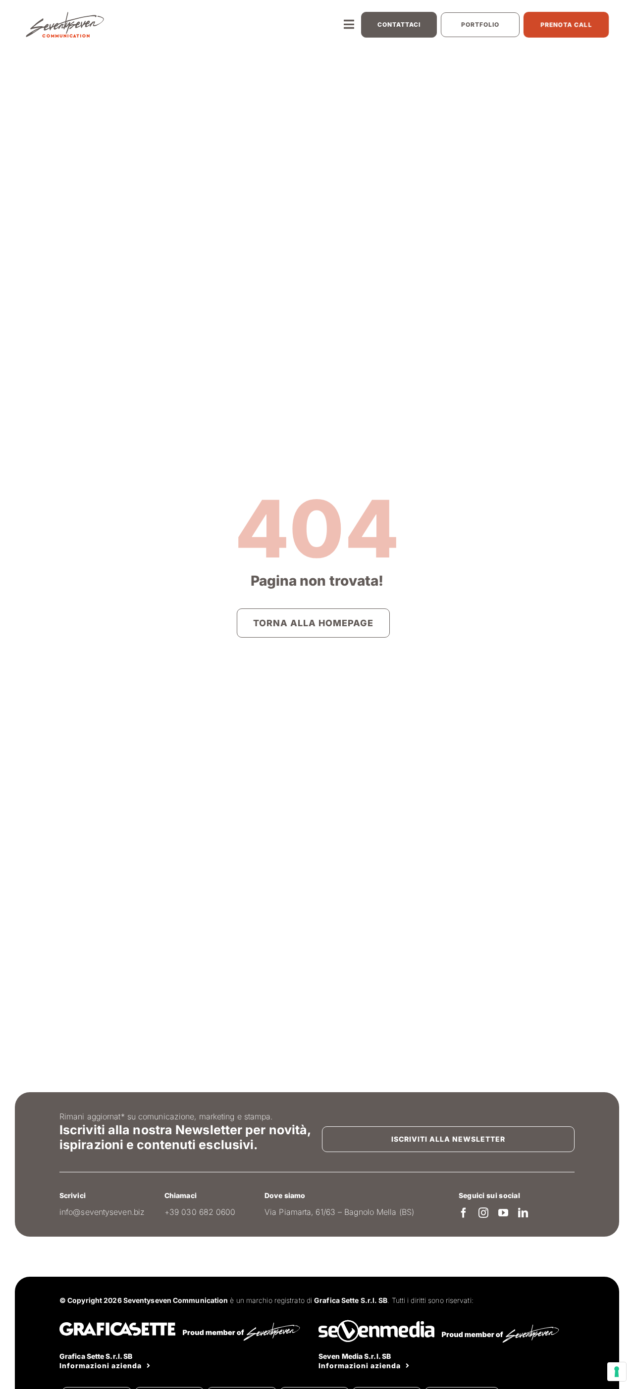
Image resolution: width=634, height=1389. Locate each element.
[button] (399, 25)
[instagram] (483, 1213)
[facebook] (464, 1213)
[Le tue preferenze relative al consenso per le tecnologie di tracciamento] (616, 1371)
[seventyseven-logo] (65, 15)
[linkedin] (523, 1213)
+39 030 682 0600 (200, 1212)
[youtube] (503, 1213)
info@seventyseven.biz (102, 1212)
